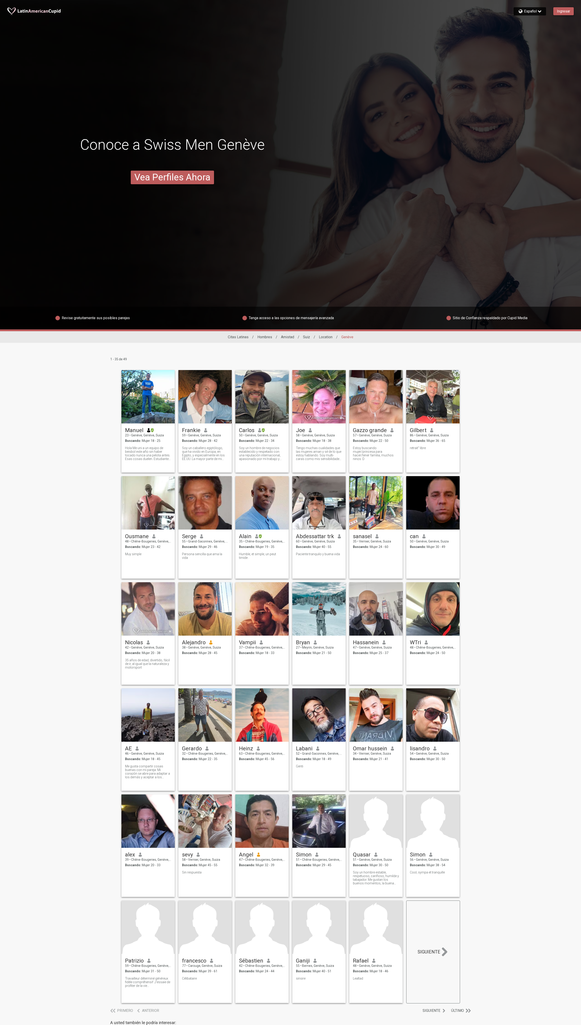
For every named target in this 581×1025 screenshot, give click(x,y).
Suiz (306, 337)
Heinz (246, 748)
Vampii (247, 642)
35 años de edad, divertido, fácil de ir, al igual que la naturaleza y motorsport (147, 663)
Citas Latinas (238, 337)
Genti (299, 766)
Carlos (246, 430)
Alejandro (194, 642)
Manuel (134, 430)
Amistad (287, 337)
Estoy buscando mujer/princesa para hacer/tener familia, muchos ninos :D (373, 453)
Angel (246, 854)
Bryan (303, 642)
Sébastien (251, 961)
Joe (300, 430)
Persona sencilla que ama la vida (202, 556)
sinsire (300, 978)
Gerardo (192, 748)
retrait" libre (418, 448)
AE (128, 748)
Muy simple (133, 554)
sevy (187, 854)
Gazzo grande (370, 430)
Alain (245, 536)
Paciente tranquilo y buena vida (318, 554)
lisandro (420, 748)
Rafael (361, 961)
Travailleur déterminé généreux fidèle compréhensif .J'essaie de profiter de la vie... (147, 982)
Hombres (264, 337)
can (414, 536)
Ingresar (563, 11)
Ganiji (303, 961)
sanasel (362, 536)
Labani (304, 748)
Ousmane (137, 536)
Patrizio (134, 961)
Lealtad (358, 978)
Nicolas (134, 642)
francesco (194, 961)
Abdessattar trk (315, 536)
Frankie (191, 430)
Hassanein (366, 642)
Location (325, 337)
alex (130, 854)
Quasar (362, 854)
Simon (304, 854)
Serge (189, 536)
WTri (415, 642)
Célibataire (189, 978)
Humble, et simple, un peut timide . (257, 556)
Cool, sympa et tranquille (427, 872)
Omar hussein (370, 748)
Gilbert (418, 430)
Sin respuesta (192, 872)
